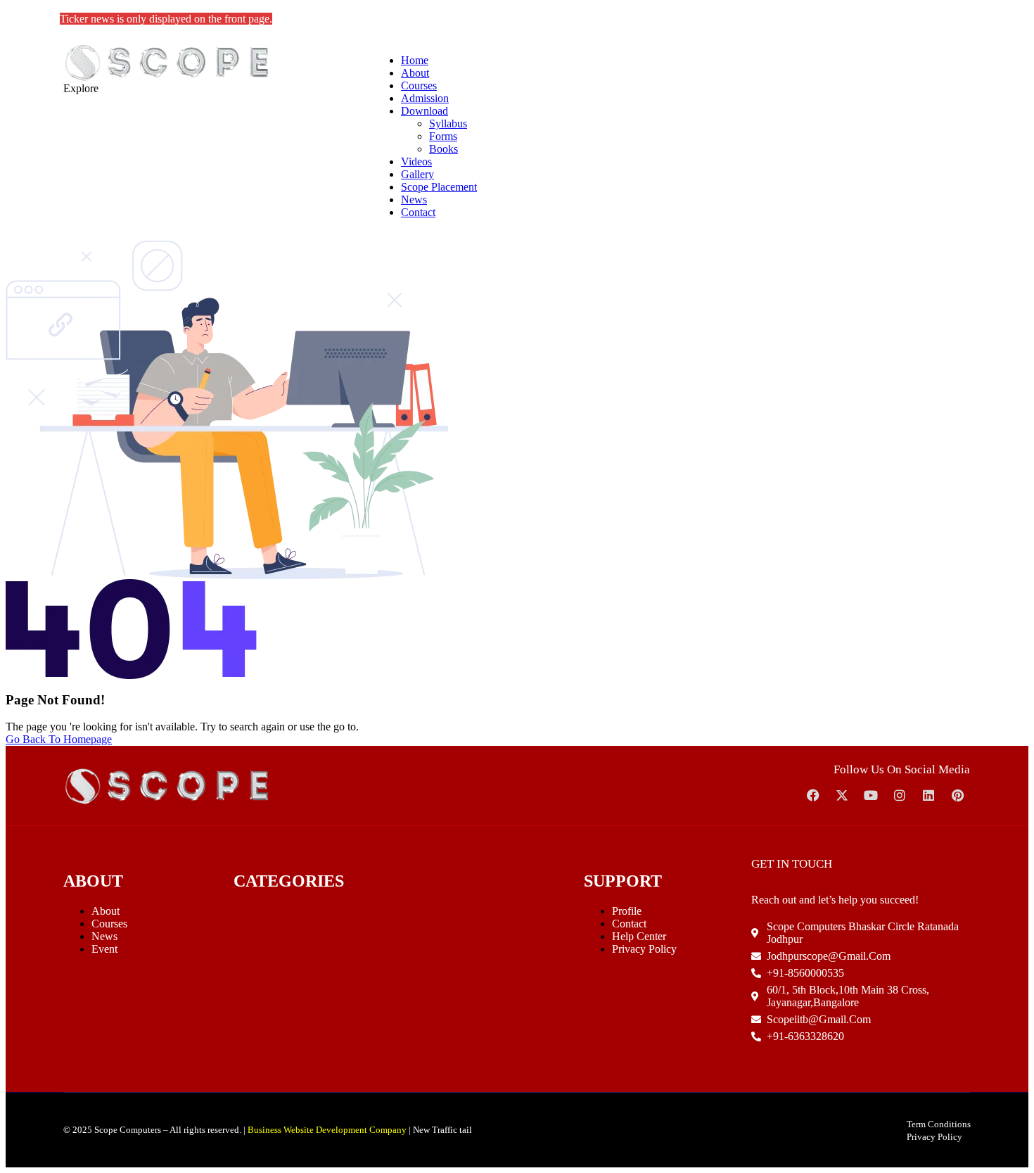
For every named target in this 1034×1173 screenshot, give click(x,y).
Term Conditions (939, 1124)
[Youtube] (870, 795)
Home (414, 60)
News (414, 199)
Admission (425, 98)
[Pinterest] (957, 795)
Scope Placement (439, 187)
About (415, 73)
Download (424, 111)
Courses (419, 85)
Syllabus (448, 123)
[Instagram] (899, 795)
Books (443, 149)
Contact (418, 212)
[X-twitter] (842, 795)
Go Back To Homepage (59, 739)
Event (104, 949)
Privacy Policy (644, 949)
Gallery (417, 174)
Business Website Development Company (327, 1129)
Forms (443, 136)
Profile (627, 911)
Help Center (639, 936)
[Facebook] (813, 795)
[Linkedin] (928, 795)
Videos (416, 161)
